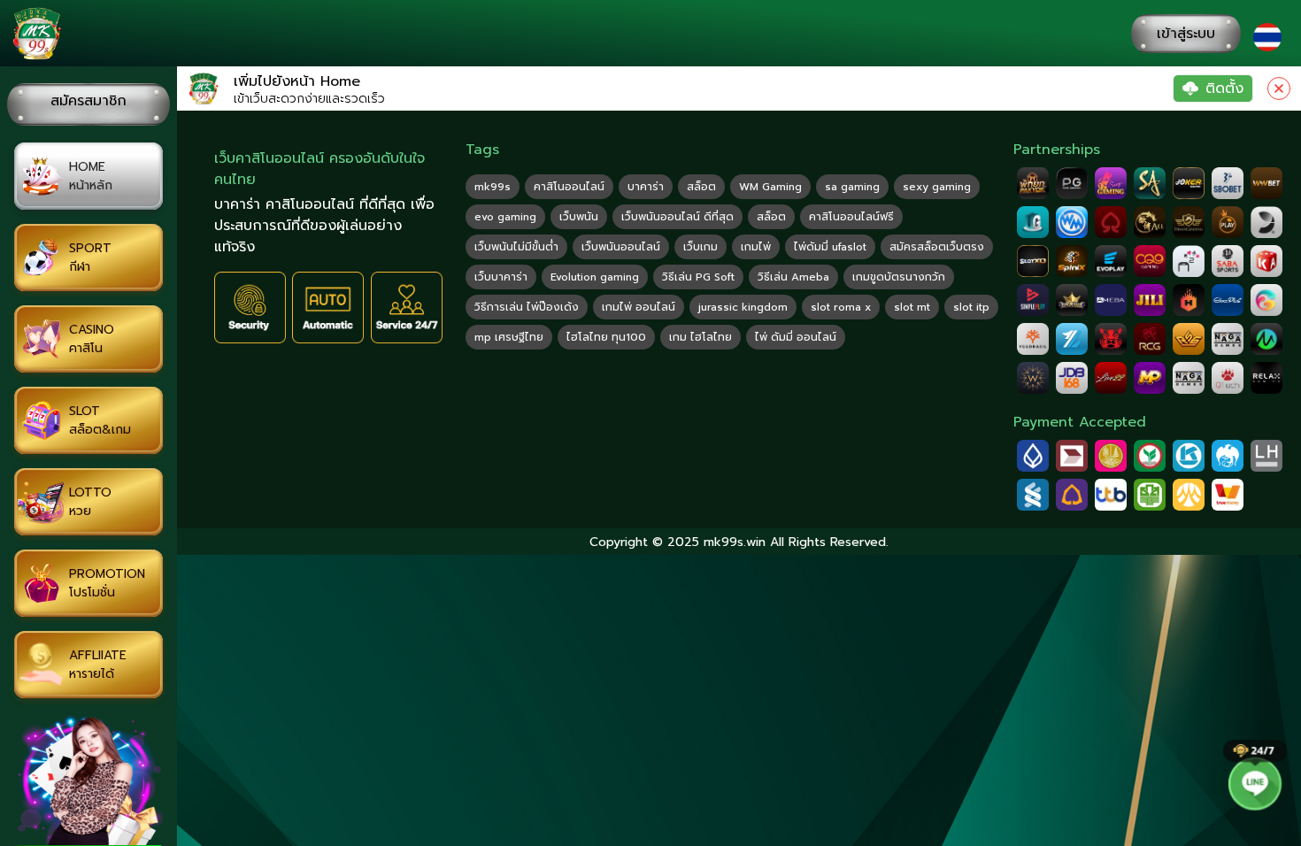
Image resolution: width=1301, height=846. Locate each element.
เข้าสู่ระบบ (1186, 33)
